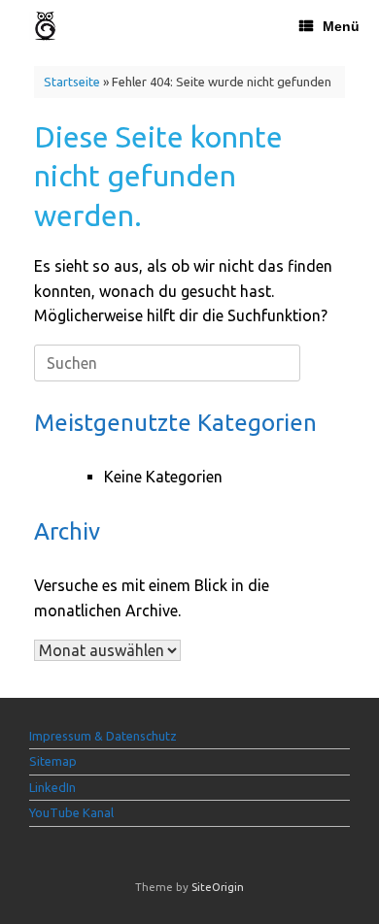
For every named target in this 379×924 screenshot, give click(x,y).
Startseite (72, 81)
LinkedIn (52, 787)
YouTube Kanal (71, 812)
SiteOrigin (217, 886)
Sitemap (53, 761)
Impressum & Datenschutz (103, 735)
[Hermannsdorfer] (45, 26)
